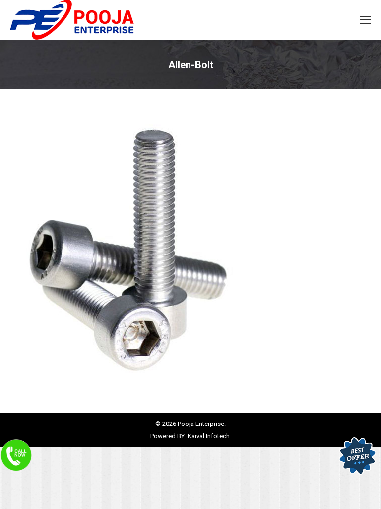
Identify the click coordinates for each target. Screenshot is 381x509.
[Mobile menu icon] (365, 20)
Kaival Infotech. (209, 436)
